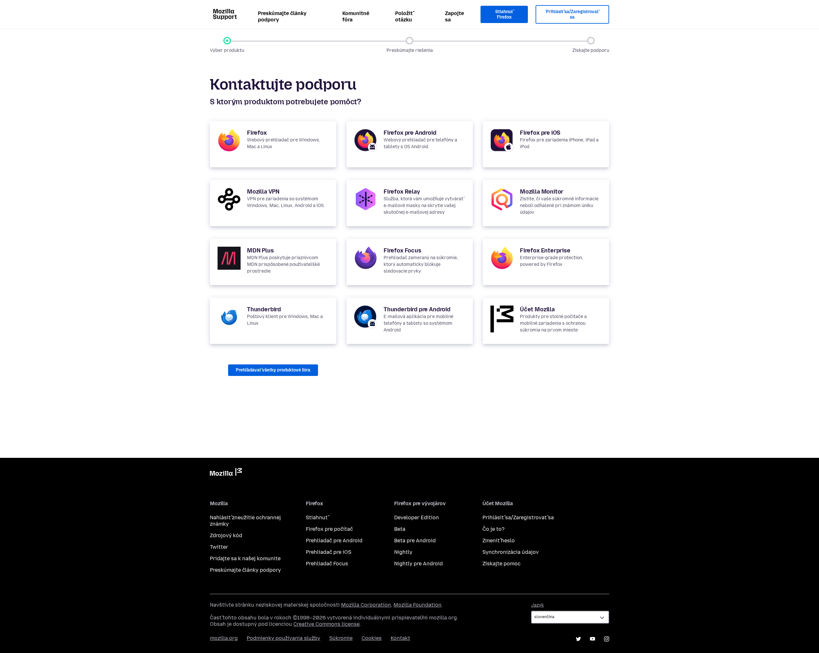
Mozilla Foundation (417, 605)
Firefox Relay (402, 191)
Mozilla (226, 473)
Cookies (372, 638)
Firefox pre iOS (540, 132)
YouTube (592, 638)
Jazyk (537, 605)
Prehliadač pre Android (334, 541)
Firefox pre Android (410, 132)
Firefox (257, 132)
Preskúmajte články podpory (282, 16)
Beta (399, 529)
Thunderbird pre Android (417, 309)
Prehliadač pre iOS (328, 552)
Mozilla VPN (263, 191)
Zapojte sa (454, 16)
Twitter (219, 547)
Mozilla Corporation (366, 605)
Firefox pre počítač (329, 529)
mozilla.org (224, 638)
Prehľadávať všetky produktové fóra (273, 370)
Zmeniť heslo (498, 541)
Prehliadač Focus (327, 564)
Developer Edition (416, 517)
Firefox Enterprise (545, 250)
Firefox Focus (402, 250)
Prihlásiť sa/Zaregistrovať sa (572, 14)
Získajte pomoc (501, 564)
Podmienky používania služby (283, 638)
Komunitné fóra (355, 16)
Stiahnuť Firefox (504, 14)
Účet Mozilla (537, 309)
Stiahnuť (317, 517)
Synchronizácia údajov (510, 552)
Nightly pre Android (418, 564)
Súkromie (341, 638)
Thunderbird (264, 309)
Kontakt (400, 638)
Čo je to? (493, 529)
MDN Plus (260, 250)
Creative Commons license (326, 624)
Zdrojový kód (226, 535)
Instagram (606, 638)
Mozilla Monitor (541, 191)
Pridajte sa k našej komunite (245, 558)
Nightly (403, 552)
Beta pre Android (415, 541)
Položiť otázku (404, 16)
